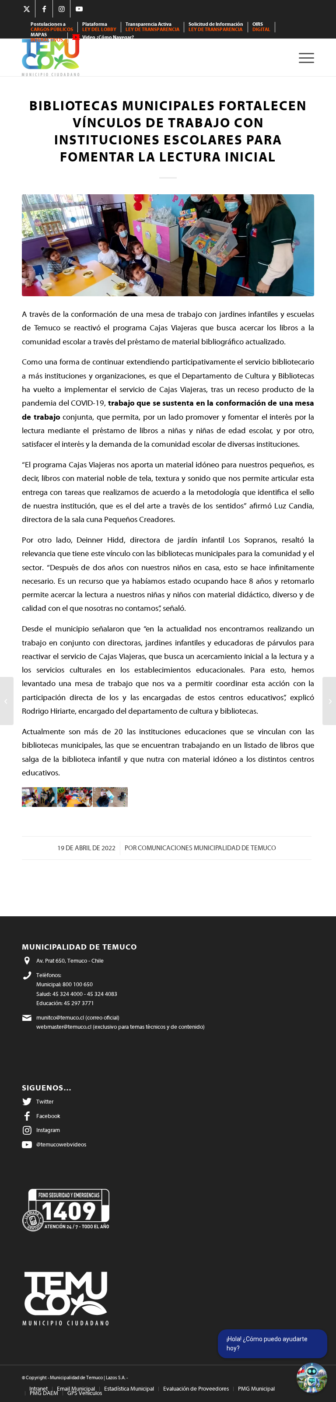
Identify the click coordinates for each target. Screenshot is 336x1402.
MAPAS (47, 37)
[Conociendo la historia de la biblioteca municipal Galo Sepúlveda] (329, 701)
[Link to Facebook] (43, 9)
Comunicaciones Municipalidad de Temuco (207, 848)
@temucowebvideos (61, 1144)
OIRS (261, 26)
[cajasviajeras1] (168, 245)
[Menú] (304, 57)
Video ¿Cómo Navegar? (108, 37)
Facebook (48, 1116)
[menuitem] (52, 27)
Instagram (48, 1130)
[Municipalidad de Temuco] (50, 57)
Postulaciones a (52, 26)
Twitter (44, 1101)
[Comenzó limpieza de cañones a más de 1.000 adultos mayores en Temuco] (7, 701)
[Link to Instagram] (61, 9)
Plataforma (99, 26)
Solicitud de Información (216, 26)
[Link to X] (26, 9)
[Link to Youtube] (79, 9)
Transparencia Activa (152, 26)
